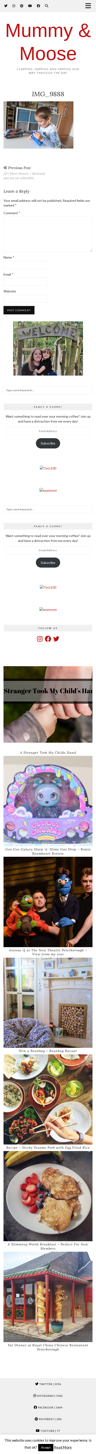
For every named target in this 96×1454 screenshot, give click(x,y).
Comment (11, 213)
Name (8, 257)
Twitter (50, 1384)
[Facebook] (38, 6)
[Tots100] (48, 468)
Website (9, 291)
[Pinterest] (22, 6)
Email (8, 274)
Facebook (49, 1407)
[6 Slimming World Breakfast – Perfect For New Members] (48, 1196)
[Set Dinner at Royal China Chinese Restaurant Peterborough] (48, 1297)
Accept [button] (46, 1447)
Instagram (49, 1395)
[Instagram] (13, 6)
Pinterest (49, 1419)
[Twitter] (6, 6)
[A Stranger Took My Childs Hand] (48, 704)
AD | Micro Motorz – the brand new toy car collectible (24, 172)
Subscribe (48, 443)
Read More (63, 1447)
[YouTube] (30, 6)
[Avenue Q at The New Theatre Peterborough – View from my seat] (48, 902)
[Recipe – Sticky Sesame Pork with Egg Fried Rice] (48, 1099)
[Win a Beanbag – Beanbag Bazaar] (48, 1003)
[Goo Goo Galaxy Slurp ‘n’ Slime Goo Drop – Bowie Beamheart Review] (48, 801)
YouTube (50, 1430)
